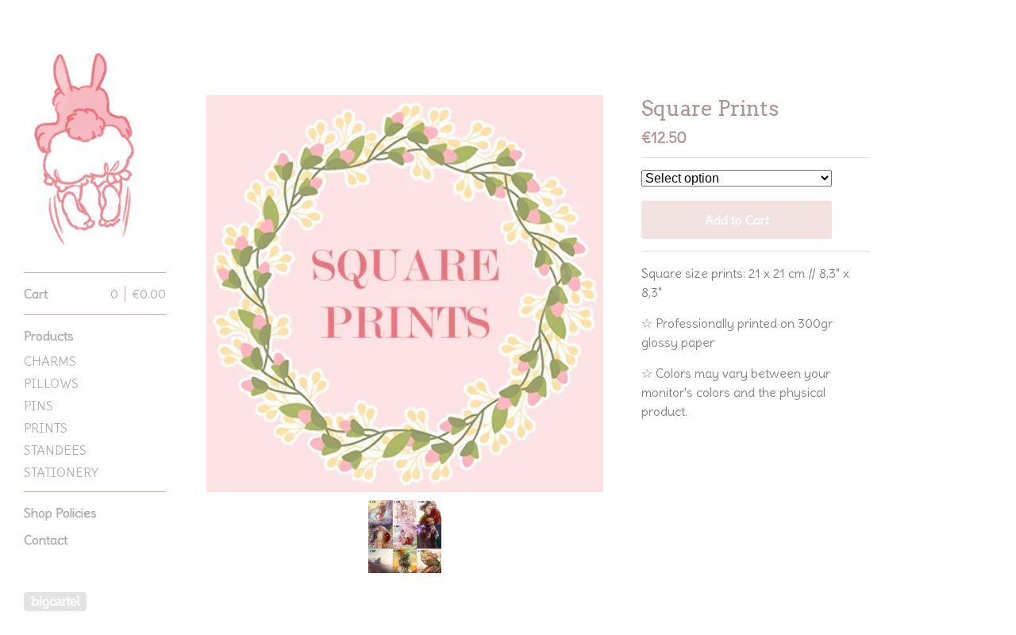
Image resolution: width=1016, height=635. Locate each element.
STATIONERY (61, 472)
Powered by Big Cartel (55, 601)
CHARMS (50, 361)
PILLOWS (51, 383)
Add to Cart (737, 220)
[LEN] (83, 144)
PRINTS (45, 428)
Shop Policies (60, 513)
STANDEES (55, 450)
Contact (45, 540)
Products (49, 336)
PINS (38, 406)
